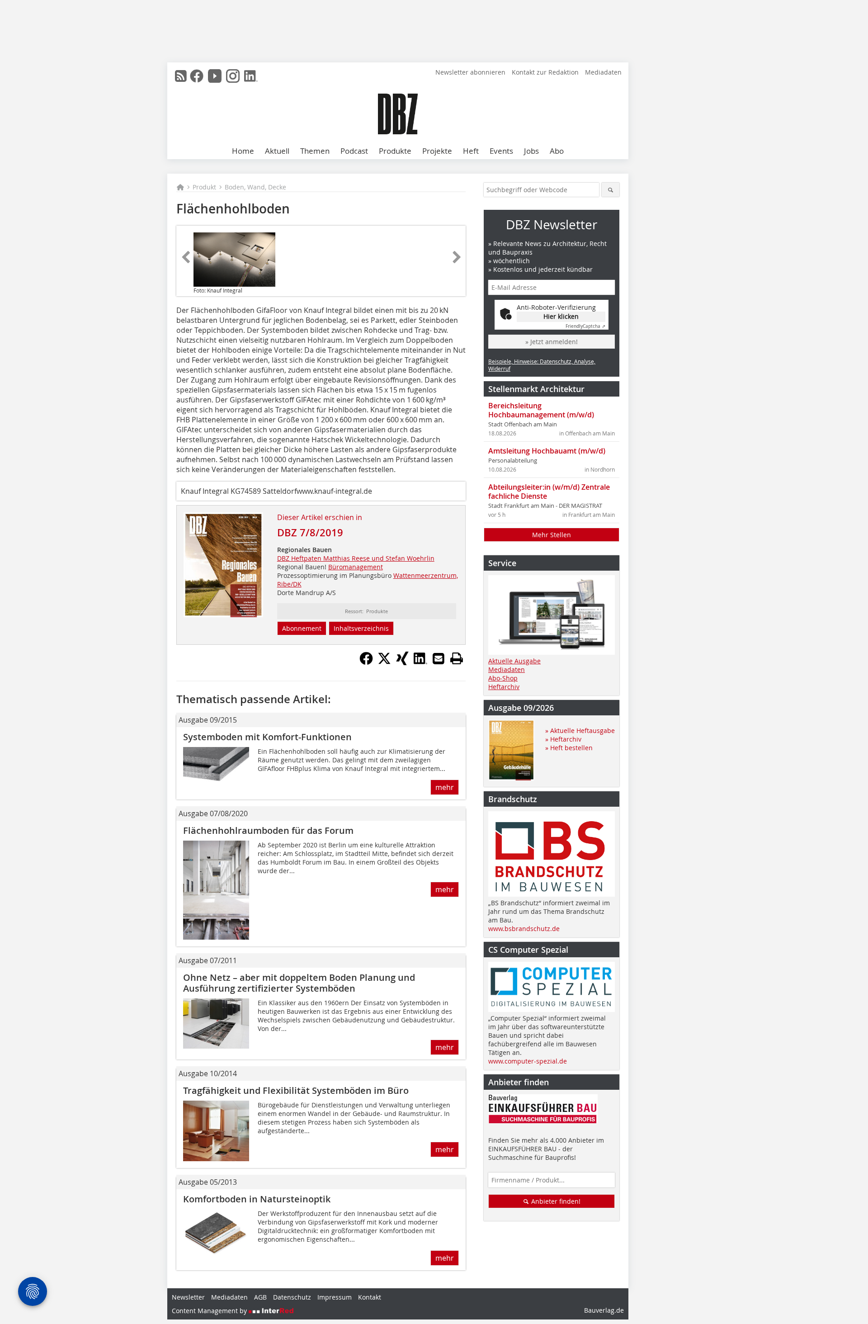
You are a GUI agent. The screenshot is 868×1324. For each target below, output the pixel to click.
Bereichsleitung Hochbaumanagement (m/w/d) (541, 410)
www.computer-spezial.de (527, 1061)
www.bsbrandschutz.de (524, 928)
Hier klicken (561, 316)
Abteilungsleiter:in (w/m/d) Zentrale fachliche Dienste (549, 491)
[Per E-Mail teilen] (438, 658)
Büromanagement (355, 567)
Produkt (204, 187)
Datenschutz (292, 1297)
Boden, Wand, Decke (255, 187)
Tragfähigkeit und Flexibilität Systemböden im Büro (296, 1090)
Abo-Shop (503, 678)
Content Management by (210, 1310)
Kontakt (369, 1297)
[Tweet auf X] (384, 662)
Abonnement (301, 628)
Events (501, 151)
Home (243, 151)
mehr (444, 787)
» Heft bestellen (569, 747)
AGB (260, 1297)
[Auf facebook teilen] (366, 662)
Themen (315, 151)
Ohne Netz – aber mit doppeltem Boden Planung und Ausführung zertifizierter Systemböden (299, 982)
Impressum (334, 1297)
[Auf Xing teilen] (402, 662)
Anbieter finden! (554, 1201)
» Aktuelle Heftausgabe (580, 730)
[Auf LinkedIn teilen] (420, 662)
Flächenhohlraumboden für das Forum (268, 830)
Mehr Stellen (551, 534)
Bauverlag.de (604, 1310)
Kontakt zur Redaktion (545, 72)
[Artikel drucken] (457, 658)
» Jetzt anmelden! (551, 341)
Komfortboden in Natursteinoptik (256, 1199)
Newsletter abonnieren (470, 72)
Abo (557, 151)
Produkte (395, 151)
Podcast (354, 151)
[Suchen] (610, 190)
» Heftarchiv (563, 739)
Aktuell (277, 151)
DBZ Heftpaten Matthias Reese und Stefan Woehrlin (355, 558)
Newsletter (188, 1297)
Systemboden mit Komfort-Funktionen (269, 737)
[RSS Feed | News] (181, 76)
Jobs (531, 151)
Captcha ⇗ (585, 326)
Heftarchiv (503, 686)
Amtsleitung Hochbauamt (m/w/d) (546, 451)
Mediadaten (603, 72)
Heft (471, 151)
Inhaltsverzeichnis (361, 628)
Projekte (437, 151)
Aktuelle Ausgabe (514, 661)
